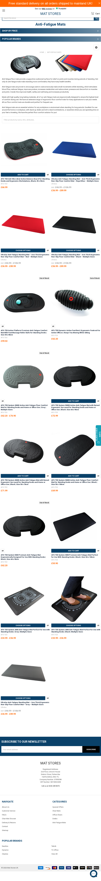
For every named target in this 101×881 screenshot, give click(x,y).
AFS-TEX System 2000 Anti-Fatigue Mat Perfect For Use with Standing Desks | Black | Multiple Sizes (75, 631)
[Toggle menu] (3, 10)
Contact (5, 826)
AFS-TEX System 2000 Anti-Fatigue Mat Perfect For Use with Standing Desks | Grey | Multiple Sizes (25, 631)
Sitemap (5, 830)
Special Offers (57, 807)
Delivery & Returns (9, 823)
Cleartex (5, 854)
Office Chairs (57, 815)
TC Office (54, 850)
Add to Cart (23, 175)
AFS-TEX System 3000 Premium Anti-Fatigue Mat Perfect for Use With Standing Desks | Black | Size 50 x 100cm (74, 556)
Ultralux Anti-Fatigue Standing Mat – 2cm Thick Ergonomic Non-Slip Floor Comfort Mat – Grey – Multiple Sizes (25, 703)
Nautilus (5, 846)
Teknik (53, 846)
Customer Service (8, 811)
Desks (54, 819)
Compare (48, 175)
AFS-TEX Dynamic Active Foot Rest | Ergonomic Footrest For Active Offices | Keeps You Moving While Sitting (75, 331)
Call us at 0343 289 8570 (50, 786)
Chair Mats (56, 811)
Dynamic (5, 850)
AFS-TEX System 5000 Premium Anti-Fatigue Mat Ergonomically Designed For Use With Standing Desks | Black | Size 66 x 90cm (23, 557)
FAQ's (4, 815)
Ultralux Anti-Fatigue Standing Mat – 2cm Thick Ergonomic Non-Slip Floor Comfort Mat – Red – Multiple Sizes (25, 256)
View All (54, 854)
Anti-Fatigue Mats (59, 823)
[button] (96, 47)
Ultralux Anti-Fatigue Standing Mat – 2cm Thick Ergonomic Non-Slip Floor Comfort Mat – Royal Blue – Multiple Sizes (75, 180)
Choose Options (73, 175)
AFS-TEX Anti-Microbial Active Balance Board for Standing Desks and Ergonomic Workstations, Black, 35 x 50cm (25, 180)
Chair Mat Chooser (9, 819)
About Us (5, 807)
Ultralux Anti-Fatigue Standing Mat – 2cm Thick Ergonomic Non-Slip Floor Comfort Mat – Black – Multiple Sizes (75, 256)
